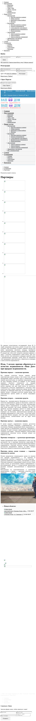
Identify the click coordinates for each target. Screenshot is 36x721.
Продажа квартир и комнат (18, 24)
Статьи (6, 41)
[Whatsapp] (17, 564)
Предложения (8, 3)
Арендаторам (11, 32)
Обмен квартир (15, 18)
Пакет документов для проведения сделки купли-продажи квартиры (19, 527)
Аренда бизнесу (15, 35)
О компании (7, 43)
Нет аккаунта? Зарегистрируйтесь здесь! (12, 62)
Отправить (5, 718)
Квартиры (10, 5)
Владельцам (10, 23)
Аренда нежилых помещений (19, 37)
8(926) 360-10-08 (20, 91)
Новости (9, 46)
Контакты (7, 50)
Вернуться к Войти (6, 88)
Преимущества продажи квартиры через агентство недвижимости (18, 530)
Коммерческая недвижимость (19, 29)
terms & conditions (11, 73)
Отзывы (9, 44)
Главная (6, 2)
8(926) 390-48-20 (8, 548)
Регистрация (22, 73)
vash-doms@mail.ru (9, 554)
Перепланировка (15, 31)
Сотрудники (10, 47)
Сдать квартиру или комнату (19, 28)
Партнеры (10, 49)
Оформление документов (14, 38)
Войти (4, 60)
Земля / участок (11, 9)
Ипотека (13, 21)
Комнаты (10, 6)
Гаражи (9, 11)
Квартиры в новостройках (18, 20)
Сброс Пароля (6, 85)
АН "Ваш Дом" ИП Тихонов (12, 557)
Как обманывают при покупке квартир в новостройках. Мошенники (19, 521)
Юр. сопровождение (13, 40)
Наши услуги (8, 14)
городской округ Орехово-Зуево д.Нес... (15, 511)
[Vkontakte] (19, 561)
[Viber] (17, 563)
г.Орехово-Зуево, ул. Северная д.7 (13, 514)
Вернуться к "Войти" (7, 76)
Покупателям (11, 15)
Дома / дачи (10, 8)
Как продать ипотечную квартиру (17, 539)
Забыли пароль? (28, 62)
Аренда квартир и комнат (18, 34)
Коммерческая (11, 12)
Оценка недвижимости (17, 26)
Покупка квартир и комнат (18, 17)
